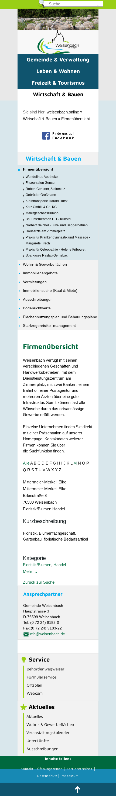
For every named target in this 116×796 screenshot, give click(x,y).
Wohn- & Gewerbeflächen (45, 264)
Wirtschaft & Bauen (58, 94)
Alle (26, 463)
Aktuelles (34, 716)
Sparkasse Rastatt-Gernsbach (48, 255)
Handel (59, 564)
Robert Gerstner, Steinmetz (45, 189)
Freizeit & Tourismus (58, 82)
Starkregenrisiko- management (49, 325)
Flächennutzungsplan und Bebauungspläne (60, 317)
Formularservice (41, 677)
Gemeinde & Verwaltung (58, 59)
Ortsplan (34, 685)
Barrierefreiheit (79, 769)
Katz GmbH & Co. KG (41, 207)
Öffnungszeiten (49, 769)
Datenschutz (47, 776)
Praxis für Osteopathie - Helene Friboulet (55, 249)
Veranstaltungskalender (48, 732)
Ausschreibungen (38, 299)
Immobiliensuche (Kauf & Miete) (50, 290)
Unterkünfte (37, 740)
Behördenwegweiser (45, 669)
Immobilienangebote (40, 273)
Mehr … (30, 571)
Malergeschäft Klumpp (42, 213)
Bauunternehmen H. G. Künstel (48, 219)
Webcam (35, 693)
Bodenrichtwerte (37, 308)
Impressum (70, 776)
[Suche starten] (97, 5)
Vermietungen (35, 282)
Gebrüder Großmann (41, 195)
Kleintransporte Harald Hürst (46, 201)
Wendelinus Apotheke (42, 177)
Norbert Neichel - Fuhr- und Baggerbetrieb (57, 225)
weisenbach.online (63, 112)
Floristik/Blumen (37, 564)
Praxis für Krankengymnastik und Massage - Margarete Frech (58, 240)
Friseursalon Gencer (41, 183)
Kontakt (27, 769)
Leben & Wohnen (58, 71)
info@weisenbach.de (47, 634)
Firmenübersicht (75, 118)
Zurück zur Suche (38, 582)
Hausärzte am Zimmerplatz (45, 231)
